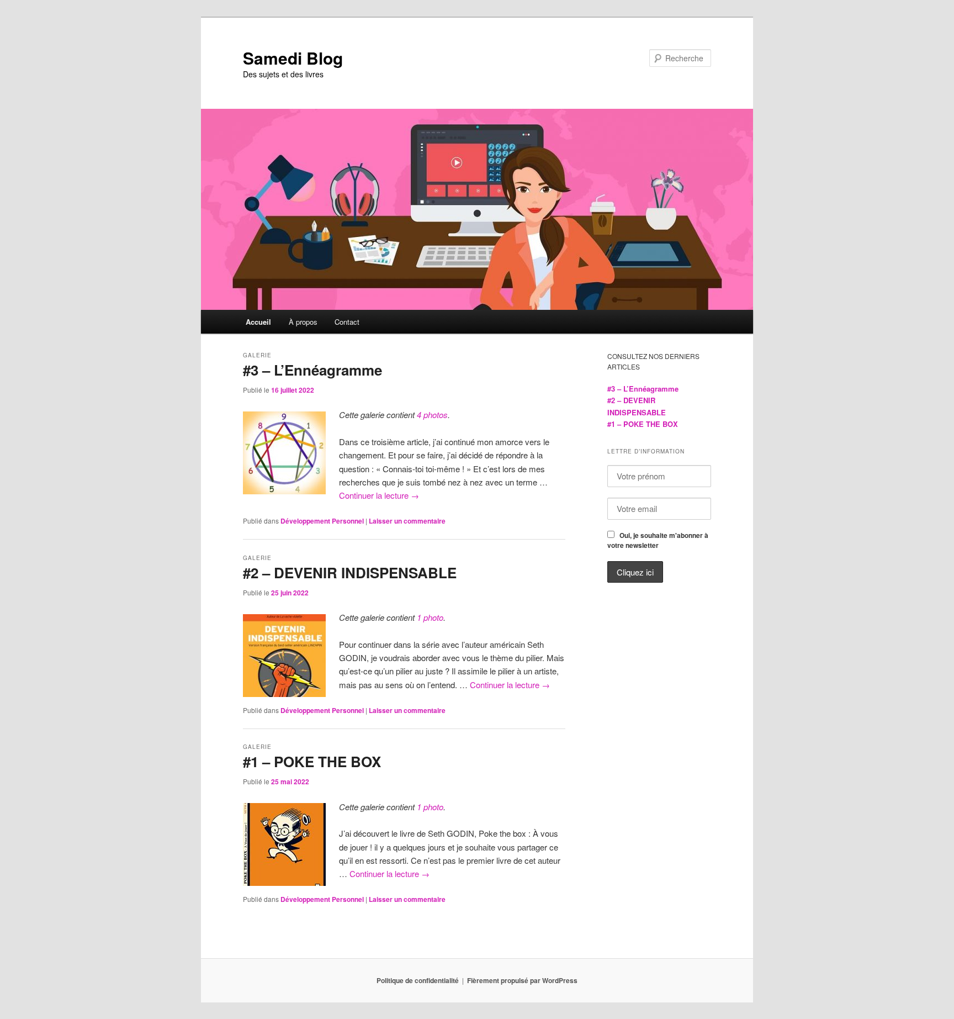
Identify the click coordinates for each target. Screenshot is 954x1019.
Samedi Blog (293, 58)
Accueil (258, 321)
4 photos (432, 414)
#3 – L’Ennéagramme (312, 370)
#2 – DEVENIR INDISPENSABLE (350, 572)
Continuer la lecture (379, 495)
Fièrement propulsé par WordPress (522, 980)
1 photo (430, 617)
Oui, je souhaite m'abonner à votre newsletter (657, 540)
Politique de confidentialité (418, 980)
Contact (347, 321)
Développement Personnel (322, 521)
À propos (303, 321)
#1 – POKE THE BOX (312, 761)
